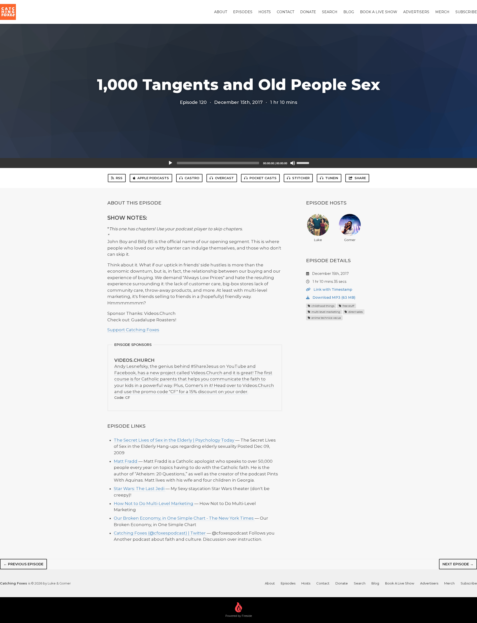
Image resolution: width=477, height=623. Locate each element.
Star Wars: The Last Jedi (139, 488)
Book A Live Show (378, 12)
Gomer (350, 240)
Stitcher (301, 178)
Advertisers (416, 12)
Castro (192, 178)
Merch (442, 12)
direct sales (355, 312)
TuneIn (331, 178)
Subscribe (466, 12)
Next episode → (458, 564)
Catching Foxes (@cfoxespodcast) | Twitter (160, 533)
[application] (238, 163)
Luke (318, 240)
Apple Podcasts (153, 178)
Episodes (242, 12)
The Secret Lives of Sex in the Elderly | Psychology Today (174, 440)
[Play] (170, 163)
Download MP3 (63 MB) (333, 297)
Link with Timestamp (332, 289)
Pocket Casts (263, 178)
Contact (285, 12)
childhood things (322, 306)
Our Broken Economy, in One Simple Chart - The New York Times (184, 518)
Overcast (224, 178)
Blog (348, 12)
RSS (119, 178)
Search (329, 12)
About (220, 12)
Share (360, 178)
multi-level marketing (325, 312)
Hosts (264, 12)
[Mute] (292, 163)
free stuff (348, 306)
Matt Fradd (126, 461)
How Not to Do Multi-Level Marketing (154, 503)
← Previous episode (23, 564)
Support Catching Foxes (133, 329)
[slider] (304, 162)
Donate (308, 12)
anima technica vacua (326, 318)
